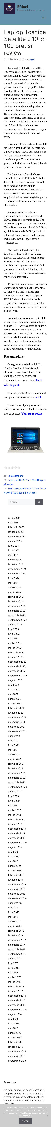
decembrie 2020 (17, 773)
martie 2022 (14, 703)
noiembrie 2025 (16, 536)
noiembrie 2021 (16, 722)
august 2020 (15, 791)
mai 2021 (13, 750)
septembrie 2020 (17, 787)
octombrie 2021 (16, 726)
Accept (25, 1121)
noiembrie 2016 (16, 1000)
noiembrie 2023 (16, 610)
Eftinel (22, 7)
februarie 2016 (16, 1042)
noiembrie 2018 (16, 889)
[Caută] (39, 502)
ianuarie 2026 (15, 531)
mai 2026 (13, 522)
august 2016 (15, 1014)
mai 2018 (13, 917)
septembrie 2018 (17, 898)
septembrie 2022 (17, 675)
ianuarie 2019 (15, 879)
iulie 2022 (13, 685)
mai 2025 (13, 555)
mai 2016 (13, 1028)
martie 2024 (15, 592)
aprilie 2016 (14, 1032)
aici (38, 397)
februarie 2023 (16, 652)
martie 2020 (15, 814)
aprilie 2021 (14, 754)
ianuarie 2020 (15, 824)
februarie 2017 (16, 986)
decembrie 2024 (17, 569)
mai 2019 (13, 861)
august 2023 (15, 624)
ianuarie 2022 (15, 712)
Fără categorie (16, 476)
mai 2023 (13, 638)
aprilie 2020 (14, 810)
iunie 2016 (13, 1023)
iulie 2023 (13, 629)
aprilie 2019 (14, 865)
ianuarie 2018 (15, 935)
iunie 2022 (14, 689)
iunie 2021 (13, 745)
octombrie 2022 (16, 671)
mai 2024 (13, 583)
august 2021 (15, 736)
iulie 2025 (13, 545)
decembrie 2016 (17, 995)
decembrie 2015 (17, 1051)
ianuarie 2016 (15, 1046)
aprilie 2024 (14, 587)
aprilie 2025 (14, 559)
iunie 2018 (13, 912)
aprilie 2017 (14, 977)
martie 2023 (15, 647)
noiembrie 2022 (16, 666)
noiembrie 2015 (16, 1056)
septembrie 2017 (17, 954)
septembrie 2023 (17, 620)
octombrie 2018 (16, 893)
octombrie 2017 (16, 949)
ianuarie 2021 (15, 768)
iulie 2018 (13, 907)
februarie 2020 (16, 819)
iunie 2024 (14, 578)
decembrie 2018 (17, 884)
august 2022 (15, 680)
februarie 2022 (16, 708)
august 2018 (15, 903)
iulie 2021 (13, 740)
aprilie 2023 (14, 643)
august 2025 (15, 541)
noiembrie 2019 (16, 833)
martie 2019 (14, 870)
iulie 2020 (13, 796)
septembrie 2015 (17, 1060)
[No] (47, 1115)
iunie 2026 (14, 518)
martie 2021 (14, 759)
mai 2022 (13, 694)
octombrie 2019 (16, 838)
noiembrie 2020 (16, 777)
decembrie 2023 (17, 606)
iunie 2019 (13, 856)
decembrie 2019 (17, 828)
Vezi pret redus (32, 413)
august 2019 (15, 847)
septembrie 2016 (17, 1009)
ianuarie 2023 (15, 657)
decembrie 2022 (17, 661)
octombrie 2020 (17, 782)
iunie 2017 (13, 968)
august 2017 (15, 958)
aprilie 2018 (14, 921)
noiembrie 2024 (16, 573)
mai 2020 (13, 805)
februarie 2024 (16, 596)
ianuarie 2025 (15, 564)
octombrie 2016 (16, 1005)
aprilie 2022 (14, 698)
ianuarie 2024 (15, 601)
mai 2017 (13, 972)
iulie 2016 (13, 1019)
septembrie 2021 (17, 731)
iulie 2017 (13, 963)
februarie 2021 (16, 763)
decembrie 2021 (17, 717)
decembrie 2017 (17, 940)
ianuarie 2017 (15, 991)
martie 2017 (14, 981)
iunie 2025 (14, 550)
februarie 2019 (16, 875)
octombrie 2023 (17, 615)
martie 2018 (14, 926)
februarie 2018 (16, 930)
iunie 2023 (14, 634)
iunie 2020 (14, 801)
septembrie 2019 (17, 842)
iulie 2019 (13, 852)
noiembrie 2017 (16, 944)
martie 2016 (14, 1037)
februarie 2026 (16, 527)
